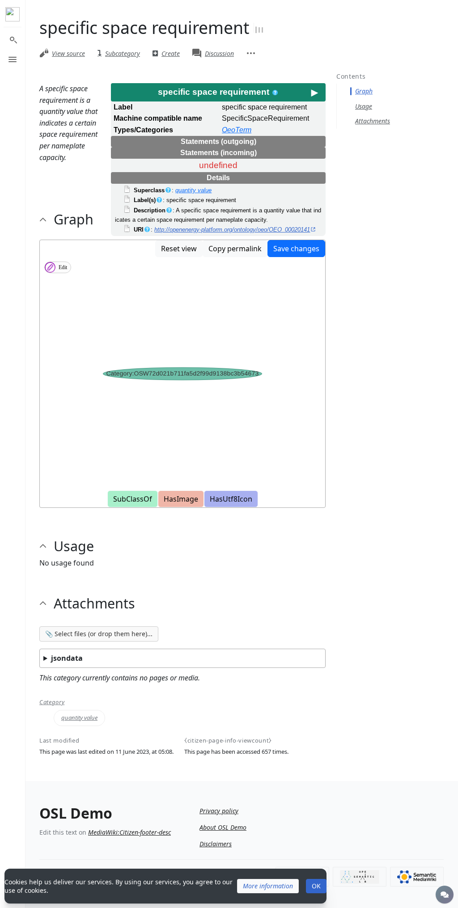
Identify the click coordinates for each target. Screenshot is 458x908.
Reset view (179, 248)
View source (68, 53)
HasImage (181, 499)
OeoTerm (236, 130)
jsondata (67, 658)
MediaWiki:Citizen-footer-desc (129, 832)
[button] (268, 886)
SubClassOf (132, 499)
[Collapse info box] (314, 92)
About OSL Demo (222, 827)
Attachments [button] (94, 603)
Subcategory (122, 53)
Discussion (219, 53)
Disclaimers (215, 844)
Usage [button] (74, 546)
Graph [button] (73, 219)
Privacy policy (218, 811)
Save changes (296, 248)
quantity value (193, 190)
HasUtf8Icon (231, 499)
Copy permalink (235, 248)
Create (170, 53)
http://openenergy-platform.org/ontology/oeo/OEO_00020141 (232, 229)
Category (51, 702)
